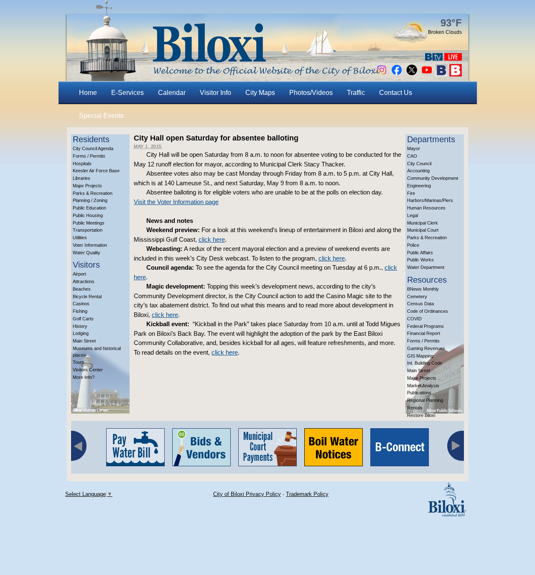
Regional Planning (425, 400)
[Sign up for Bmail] (441, 74)
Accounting (418, 170)
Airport (79, 273)
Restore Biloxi (421, 415)
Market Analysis (423, 385)
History (80, 326)
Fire (411, 193)
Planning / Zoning (90, 200)
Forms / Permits (89, 155)
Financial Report (423, 333)
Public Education (89, 207)
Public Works (420, 259)
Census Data (420, 303)
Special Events (101, 115)
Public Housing (88, 215)
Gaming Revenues (426, 348)
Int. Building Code (424, 362)
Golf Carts (83, 318)
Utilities (80, 237)
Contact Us (395, 92)
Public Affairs (420, 252)
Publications (419, 392)
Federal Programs (425, 326)
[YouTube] (426, 74)
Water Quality (86, 252)
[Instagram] (381, 74)
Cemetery (417, 296)
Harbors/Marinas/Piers (430, 200)
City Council (419, 163)
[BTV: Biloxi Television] (434, 58)
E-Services (127, 92)
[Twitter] (411, 74)
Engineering (419, 185)
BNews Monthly (423, 288)
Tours (78, 362)
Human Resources (426, 207)
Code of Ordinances (427, 311)
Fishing (80, 311)
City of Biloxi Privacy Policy (247, 494)
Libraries (81, 178)
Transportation (87, 230)
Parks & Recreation (92, 193)
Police (413, 245)
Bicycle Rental (87, 296)
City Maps (260, 92)
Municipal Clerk (422, 222)
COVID (414, 318)
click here (212, 239)
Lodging (81, 333)
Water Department (425, 267)
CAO (412, 155)
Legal (412, 215)
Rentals (415, 407)
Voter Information (90, 245)
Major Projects (87, 185)
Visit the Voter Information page (176, 201)
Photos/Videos (311, 92)
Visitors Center (88, 369)
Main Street (84, 340)
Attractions (83, 281)
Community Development (432, 178)
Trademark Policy (307, 494)
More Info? (83, 377)
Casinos (81, 303)
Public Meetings (88, 222)
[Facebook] (396, 74)
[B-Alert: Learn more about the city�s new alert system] (455, 74)
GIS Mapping (420, 355)
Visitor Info (215, 92)
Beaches (82, 288)
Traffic (356, 92)
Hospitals (82, 163)
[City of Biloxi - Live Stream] (453, 58)
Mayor (413, 148)
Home (88, 92)
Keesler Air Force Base (96, 170)
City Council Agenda (93, 148)
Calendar (172, 92)
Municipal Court (422, 230)
